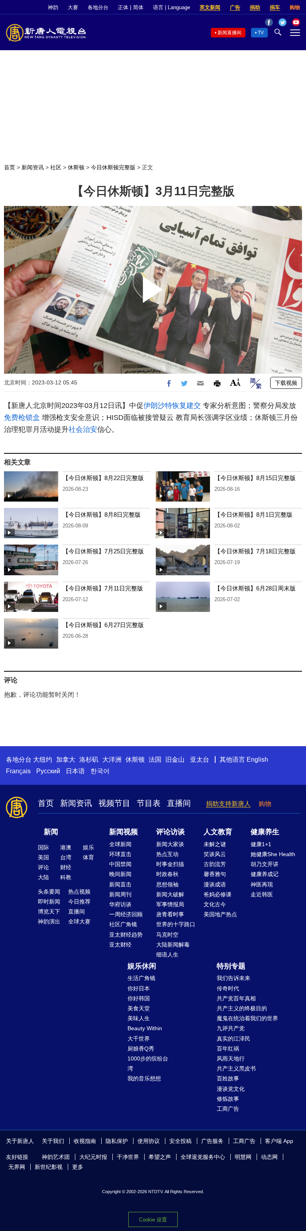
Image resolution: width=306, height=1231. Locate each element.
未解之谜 (215, 844)
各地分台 (98, 7)
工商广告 (228, 1109)
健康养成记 (265, 874)
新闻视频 (123, 832)
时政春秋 (167, 874)
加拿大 (65, 759)
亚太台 (199, 759)
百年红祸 (228, 1048)
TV (261, 32)
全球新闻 (120, 844)
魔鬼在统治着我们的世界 (247, 1018)
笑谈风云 (215, 854)
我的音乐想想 (144, 1078)
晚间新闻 (120, 874)
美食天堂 (139, 1008)
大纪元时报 (93, 1157)
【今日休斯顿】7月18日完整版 (255, 551)
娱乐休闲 (142, 966)
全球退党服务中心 (202, 1157)
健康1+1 (261, 844)
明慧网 (243, 1157)
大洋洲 (112, 759)
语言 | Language (171, 7)
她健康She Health (273, 854)
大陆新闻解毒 (173, 944)
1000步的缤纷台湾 (148, 1063)
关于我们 (53, 1141)
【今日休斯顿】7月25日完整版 (103, 551)
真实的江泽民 (233, 1038)
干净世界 (128, 1157)
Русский (48, 771)
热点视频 (79, 891)
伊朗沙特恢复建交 (172, 406)
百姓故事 (228, 1078)
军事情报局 (170, 904)
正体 (123, 7)
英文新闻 (210, 7)
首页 (9, 167)
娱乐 (88, 847)
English (257, 759)
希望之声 (160, 1157)
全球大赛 (79, 921)
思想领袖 (167, 884)
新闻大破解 (170, 894)
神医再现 (262, 884)
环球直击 (120, 854)
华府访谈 (120, 904)
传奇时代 (228, 988)
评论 (43, 867)
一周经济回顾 (126, 914)
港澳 (65, 847)
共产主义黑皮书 (236, 1068)
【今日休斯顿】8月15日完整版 (255, 477)
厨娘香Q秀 (141, 1048)
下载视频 (286, 383)
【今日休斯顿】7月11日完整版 (103, 588)
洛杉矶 (88, 759)
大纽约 (42, 759)
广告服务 (212, 1141)
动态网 (269, 1157)
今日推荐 (79, 901)
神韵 (53, 7)
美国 (43, 857)
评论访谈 (170, 832)
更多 (77, 1167)
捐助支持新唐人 (228, 803)
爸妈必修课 (217, 894)
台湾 (65, 857)
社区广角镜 (123, 924)
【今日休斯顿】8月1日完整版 (253, 514)
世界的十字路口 (175, 924)
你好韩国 (139, 998)
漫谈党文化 (231, 1089)
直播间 (179, 803)
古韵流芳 (215, 864)
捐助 (255, 7)
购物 (295, 7)
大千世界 (139, 1038)
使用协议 (148, 1141)
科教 (65, 877)
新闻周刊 (120, 894)
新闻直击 (120, 884)
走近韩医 (262, 894)
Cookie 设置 (153, 1220)
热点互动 (167, 854)
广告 (235, 7)
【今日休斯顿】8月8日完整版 (102, 514)
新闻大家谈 (170, 844)
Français (18, 771)
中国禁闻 (120, 864)
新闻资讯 (33, 167)
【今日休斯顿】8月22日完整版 (103, 477)
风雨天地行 (231, 1058)
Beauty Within (145, 1028)
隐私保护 (117, 1141)
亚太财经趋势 (126, 934)
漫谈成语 (215, 884)
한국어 (100, 771)
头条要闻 (49, 891)
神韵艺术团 (56, 1157)
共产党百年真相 (236, 998)
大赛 (73, 7)
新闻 (51, 832)
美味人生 (139, 1018)
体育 (88, 857)
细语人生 (167, 954)
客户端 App (279, 1141)
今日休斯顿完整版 (113, 167)
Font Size (235, 382)
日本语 (75, 771)
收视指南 (85, 1141)
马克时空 (167, 934)
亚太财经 (120, 944)
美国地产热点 (220, 914)
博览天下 (49, 911)
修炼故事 (228, 1099)
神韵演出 (49, 921)
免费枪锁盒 (22, 417)
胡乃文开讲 (265, 864)
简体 (138, 7)
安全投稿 (180, 1141)
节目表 (149, 803)
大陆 (43, 877)
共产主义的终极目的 (242, 1008)
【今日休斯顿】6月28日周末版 (255, 588)
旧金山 (174, 759)
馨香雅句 (215, 874)
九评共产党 (231, 1028)
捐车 (275, 7)
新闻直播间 (229, 32)
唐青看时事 (170, 914)
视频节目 (114, 803)
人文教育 (218, 832)
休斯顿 (76, 167)
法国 (155, 759)
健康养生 (265, 832)
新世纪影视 (49, 1167)
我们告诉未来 (233, 978)
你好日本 (139, 988)
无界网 (16, 1167)
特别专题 (231, 966)
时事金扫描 (170, 864)
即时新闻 (49, 901)
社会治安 (83, 429)
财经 (65, 867)
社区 (55, 167)
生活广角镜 (141, 978)
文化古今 (215, 904)
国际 (43, 847)
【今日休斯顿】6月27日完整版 (103, 624)
